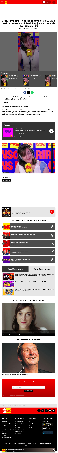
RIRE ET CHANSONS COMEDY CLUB (20, 259)
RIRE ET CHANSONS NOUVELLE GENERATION (23, 234)
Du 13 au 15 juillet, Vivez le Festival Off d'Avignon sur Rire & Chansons (32, 281)
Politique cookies (34, 443)
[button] (28, 51)
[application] (28, 51)
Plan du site (8, 443)
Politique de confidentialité (45, 443)
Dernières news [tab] (15, 269)
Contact (14, 443)
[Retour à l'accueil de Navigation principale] (6, 2)
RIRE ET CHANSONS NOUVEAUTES (21, 212)
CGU (28, 443)
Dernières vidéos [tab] (42, 269)
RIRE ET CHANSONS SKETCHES (19, 242)
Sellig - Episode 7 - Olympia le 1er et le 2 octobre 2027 (15, 374)
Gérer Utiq (23, 445)
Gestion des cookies (31, 445)
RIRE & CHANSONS (16, 226)
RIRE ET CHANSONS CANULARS (19, 251)
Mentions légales (21, 443)
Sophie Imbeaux (8, 332)
